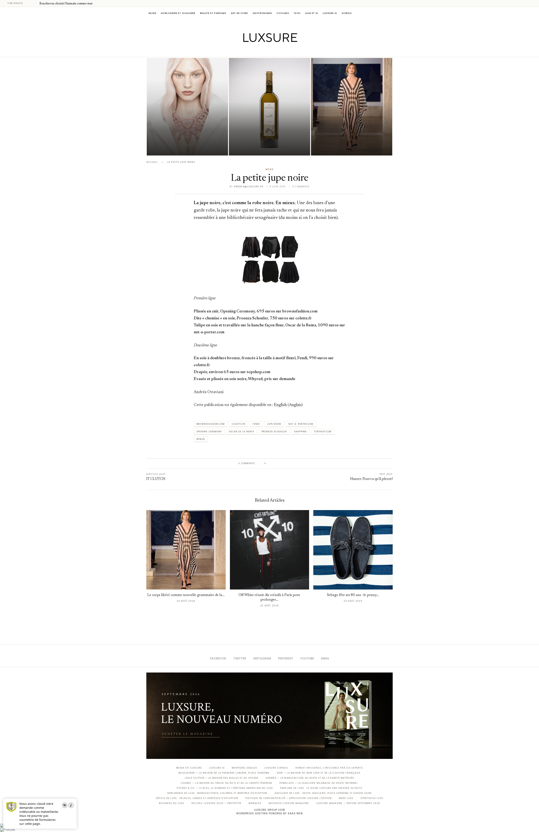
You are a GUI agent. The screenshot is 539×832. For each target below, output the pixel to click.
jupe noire (274, 424)
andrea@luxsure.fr (248, 186)
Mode (152, 13)
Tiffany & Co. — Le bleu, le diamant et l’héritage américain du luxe (224, 788)
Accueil (152, 162)
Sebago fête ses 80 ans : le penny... (353, 595)
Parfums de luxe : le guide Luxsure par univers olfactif (321, 788)
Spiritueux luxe (371, 798)
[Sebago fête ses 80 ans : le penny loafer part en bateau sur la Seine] (353, 550)
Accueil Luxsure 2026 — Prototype (216, 803)
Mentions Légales (244, 767)
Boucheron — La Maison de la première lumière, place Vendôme (224, 772)
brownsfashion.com (210, 424)
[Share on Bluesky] (297, 463)
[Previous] (30, 3)
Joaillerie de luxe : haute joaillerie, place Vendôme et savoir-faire (323, 793)
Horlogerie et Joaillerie (178, 13)
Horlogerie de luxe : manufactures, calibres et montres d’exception (217, 793)
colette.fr (238, 424)
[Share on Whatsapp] (289, 463)
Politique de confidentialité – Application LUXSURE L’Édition (288, 798)
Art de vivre (239, 13)
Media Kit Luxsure (189, 767)
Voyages (282, 13)
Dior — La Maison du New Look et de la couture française (318, 772)
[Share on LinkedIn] (285, 463)
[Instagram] (266, 51)
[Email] (284, 51)
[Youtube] (278, 51)
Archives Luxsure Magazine (288, 803)
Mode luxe (346, 798)
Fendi (256, 424)
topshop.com (322, 431)
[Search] (390, 13)
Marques (255, 803)
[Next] (35, 3)
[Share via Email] (301, 463)
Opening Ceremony (209, 431)
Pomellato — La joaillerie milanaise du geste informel (318, 783)
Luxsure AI (330, 13)
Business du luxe (171, 803)
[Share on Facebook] (273, 463)
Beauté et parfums (213, 13)
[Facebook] (255, 51)
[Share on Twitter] (277, 463)
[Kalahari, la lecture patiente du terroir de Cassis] (269, 106)
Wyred (200, 439)
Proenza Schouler (274, 431)
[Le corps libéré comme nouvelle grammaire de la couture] (351, 106)
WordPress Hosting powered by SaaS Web (269, 813)
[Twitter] (261, 51)
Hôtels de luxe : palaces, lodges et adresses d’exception (197, 798)
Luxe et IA (311, 13)
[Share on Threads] (293, 463)
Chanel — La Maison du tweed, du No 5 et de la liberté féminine (226, 783)
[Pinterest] (272, 51)
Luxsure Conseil (276, 767)
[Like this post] (268, 463)
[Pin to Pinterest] (281, 463)
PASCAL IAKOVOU (168, 148)
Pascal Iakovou (250, 148)
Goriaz (347, 13)
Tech (297, 13)
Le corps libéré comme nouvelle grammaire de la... (186, 595)
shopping (300, 431)
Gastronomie (262, 13)
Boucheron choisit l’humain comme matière (68, 3)
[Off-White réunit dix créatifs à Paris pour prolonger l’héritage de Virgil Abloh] (269, 550)
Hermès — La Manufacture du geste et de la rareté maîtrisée (310, 778)
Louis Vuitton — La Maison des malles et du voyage (222, 778)
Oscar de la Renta (241, 431)
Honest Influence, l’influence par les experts (329, 767)
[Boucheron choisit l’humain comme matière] (187, 106)
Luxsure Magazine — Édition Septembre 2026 (348, 803)
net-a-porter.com (300, 424)
